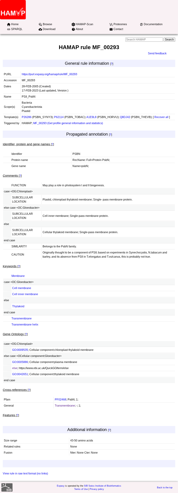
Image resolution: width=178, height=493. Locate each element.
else (14, 368)
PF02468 (60, 399)
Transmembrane (21, 318)
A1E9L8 (91, 117)
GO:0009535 (20, 349)
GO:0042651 (20, 374)
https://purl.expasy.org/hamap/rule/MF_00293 (49, 74)
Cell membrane (21, 288)
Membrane (18, 275)
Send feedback (157, 53)
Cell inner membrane (25, 294)
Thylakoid (18, 306)
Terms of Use (81, 489)
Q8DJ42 (125, 117)
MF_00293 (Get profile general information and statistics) (68, 123)
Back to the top (164, 487)
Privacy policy (97, 489)
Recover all (161, 117)
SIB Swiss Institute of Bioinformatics (102, 485)
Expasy (60, 485)
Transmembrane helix (24, 324)
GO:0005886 (20, 362)
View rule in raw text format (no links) (25, 473)
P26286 (26, 117)
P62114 (59, 117)
